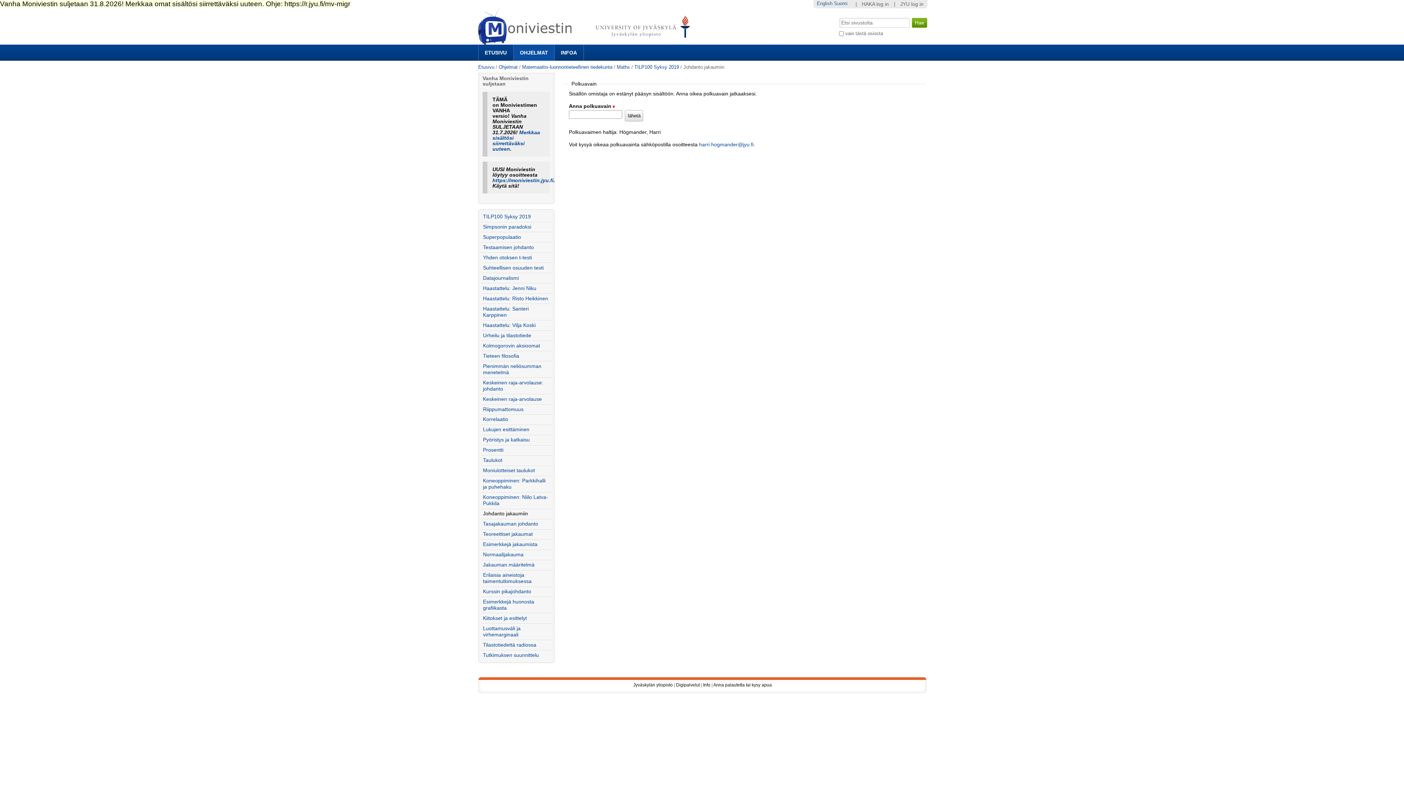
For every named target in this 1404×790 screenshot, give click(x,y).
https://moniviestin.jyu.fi (523, 180)
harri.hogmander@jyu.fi (726, 144)
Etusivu (496, 53)
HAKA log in (875, 4)
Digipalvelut (688, 685)
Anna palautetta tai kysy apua (742, 685)
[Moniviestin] (586, 41)
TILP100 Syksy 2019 (656, 67)
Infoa (569, 53)
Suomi (841, 3)
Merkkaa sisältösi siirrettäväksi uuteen (516, 141)
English (825, 3)
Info (706, 685)
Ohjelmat (534, 53)
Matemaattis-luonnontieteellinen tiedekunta (567, 67)
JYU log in (912, 4)
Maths (623, 67)
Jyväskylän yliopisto (653, 685)
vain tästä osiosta (864, 33)
